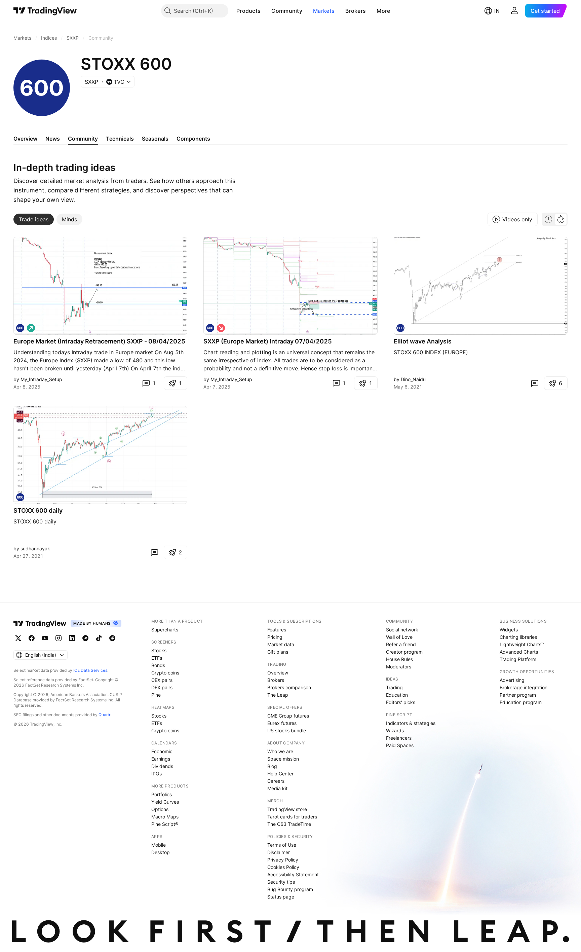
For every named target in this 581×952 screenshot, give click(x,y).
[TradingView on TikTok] (99, 638)
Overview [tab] (25, 138)
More (383, 10)
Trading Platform (518, 659)
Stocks (158, 650)
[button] (266, 10)
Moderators (398, 666)
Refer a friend (401, 644)
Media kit (277, 788)
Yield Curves (165, 802)
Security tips (281, 882)
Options (159, 809)
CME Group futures (288, 716)
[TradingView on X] (18, 638)
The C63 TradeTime (289, 824)
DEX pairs (161, 687)
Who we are (280, 751)
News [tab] (52, 138)
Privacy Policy (282, 860)
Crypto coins (165, 672)
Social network (402, 629)
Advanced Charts (519, 652)
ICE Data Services (90, 670)
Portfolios (161, 794)
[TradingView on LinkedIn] (72, 638)
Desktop (160, 852)
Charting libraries (518, 637)
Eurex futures (282, 723)
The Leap (277, 695)
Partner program (518, 695)
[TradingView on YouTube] (45, 638)
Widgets (509, 629)
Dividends (162, 766)
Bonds (158, 665)
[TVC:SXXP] (20, 328)
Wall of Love (399, 637)
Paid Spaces (400, 745)
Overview (277, 672)
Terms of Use (281, 845)
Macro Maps (165, 816)
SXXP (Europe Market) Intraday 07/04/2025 (267, 341)
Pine (156, 695)
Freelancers (399, 738)
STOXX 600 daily (38, 510)
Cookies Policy (283, 867)
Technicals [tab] (120, 138)
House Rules (399, 659)
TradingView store (287, 809)
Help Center (280, 773)
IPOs (156, 773)
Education (397, 695)
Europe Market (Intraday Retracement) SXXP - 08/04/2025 (99, 341)
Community (286, 10)
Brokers (355, 10)
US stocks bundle (286, 730)
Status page (280, 897)
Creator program (404, 652)
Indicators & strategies (410, 723)
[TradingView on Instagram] (58, 638)
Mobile (158, 845)
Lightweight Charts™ (522, 644)
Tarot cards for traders (292, 816)
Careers (275, 781)
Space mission (283, 759)
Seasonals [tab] (155, 138)
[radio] (548, 219)
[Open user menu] (514, 10)
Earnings (160, 759)
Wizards (395, 730)
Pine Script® (164, 824)
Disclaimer (278, 852)
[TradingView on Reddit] (112, 638)
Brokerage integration (523, 687)
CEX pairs (161, 680)
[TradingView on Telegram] (85, 638)
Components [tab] (193, 138)
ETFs (156, 658)
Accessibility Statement (293, 874)
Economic (161, 751)
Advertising (512, 680)
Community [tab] (83, 138)
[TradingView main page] (45, 10)
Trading (394, 687)
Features (276, 629)
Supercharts (164, 629)
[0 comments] (534, 383)
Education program (521, 702)
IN (497, 10)
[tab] (33, 219)
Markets (324, 10)
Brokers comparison (289, 687)
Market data (280, 644)
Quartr (104, 714)
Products (248, 10)
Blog (272, 766)
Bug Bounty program (290, 889)
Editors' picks (400, 702)
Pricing (274, 637)
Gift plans (277, 652)
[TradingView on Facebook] (31, 638)
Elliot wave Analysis (423, 341)
